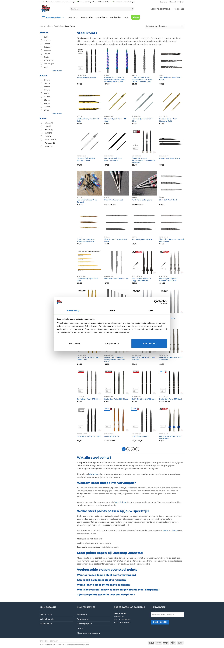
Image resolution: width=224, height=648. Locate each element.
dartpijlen (94, 474)
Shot (46, 67)
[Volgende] (137, 449)
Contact (173, 2)
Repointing (58, 26)
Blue (48, 126)
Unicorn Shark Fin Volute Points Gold (87, 358)
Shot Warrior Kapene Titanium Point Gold (86, 240)
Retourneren (83, 619)
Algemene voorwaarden (88, 633)
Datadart (47, 47)
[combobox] (102, 9)
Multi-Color (50, 140)
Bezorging (82, 614)
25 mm (47, 80)
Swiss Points (120, 502)
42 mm (47, 100)
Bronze (49, 129)
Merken (72, 17)
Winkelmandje (47, 619)
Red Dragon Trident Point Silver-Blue (170, 437)
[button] (160, 9)
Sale (126, 17)
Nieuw (136, 17)
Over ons (163, 2)
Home (42, 26)
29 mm (47, 87)
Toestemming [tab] (73, 310)
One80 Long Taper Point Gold (87, 279)
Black (49, 123)
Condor (47, 44)
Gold (48, 133)
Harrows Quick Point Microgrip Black (113, 159)
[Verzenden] (132, 9)
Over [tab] (151, 310)
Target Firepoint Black (86, 77)
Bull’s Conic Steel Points (169, 158)
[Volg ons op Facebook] (178, 2)
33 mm (47, 90)
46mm (47, 110)
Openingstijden (84, 624)
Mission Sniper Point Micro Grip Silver (170, 358)
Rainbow (50, 143)
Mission (47, 54)
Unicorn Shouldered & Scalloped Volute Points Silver (114, 359)
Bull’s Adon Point (111, 436)
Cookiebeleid (46, 624)
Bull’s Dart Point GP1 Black (170, 399)
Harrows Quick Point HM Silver (142, 120)
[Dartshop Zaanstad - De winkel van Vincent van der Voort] (53, 9)
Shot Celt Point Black (168, 200)
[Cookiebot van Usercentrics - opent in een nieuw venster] (156, 302)
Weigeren (74, 343)
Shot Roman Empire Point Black (115, 240)
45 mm (47, 103)
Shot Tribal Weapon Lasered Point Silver (171, 240)
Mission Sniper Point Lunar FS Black (143, 358)
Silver (49, 146)
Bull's (46, 37)
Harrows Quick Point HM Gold (115, 120)
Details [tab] (112, 310)
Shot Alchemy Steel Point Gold (88, 120)
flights (175, 530)
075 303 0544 (124, 622)
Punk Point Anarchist (113, 200)
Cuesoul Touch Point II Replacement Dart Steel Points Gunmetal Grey (142, 79)
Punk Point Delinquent (142, 200)
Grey (48, 136)
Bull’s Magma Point (140, 436)
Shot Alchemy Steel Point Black (170, 78)
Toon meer (57, 70)
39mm (46, 93)
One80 (47, 57)
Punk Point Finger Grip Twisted (87, 201)
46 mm (47, 107)
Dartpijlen (101, 17)
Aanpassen (110, 343)
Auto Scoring (87, 17)
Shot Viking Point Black (142, 239)
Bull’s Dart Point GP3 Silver (88, 399)
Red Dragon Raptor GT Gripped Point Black (141, 279)
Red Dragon (49, 64)
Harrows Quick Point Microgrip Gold (168, 120)
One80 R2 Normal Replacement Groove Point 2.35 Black (143, 160)
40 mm (47, 97)
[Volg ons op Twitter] (183, 2)
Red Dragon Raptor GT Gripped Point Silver (168, 279)
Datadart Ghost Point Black (89, 436)
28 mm (47, 83)
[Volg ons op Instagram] (180, 2)
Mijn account (46, 614)
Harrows (47, 50)
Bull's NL (47, 40)
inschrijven (160, 622)
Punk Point (48, 60)
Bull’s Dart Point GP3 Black (116, 399)
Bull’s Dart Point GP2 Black (143, 399)
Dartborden (115, 17)
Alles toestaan (149, 343)
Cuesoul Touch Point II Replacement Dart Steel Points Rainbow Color (114, 79)
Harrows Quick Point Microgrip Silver (86, 159)
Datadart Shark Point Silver (116, 279)
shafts (165, 530)
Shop (49, 26)
